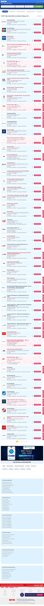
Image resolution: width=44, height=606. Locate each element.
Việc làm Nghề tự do (6, 554)
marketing (11, 469)
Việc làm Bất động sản (6, 489)
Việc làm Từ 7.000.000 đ (6, 520)
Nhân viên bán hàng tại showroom (14, 137)
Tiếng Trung (33, 465)
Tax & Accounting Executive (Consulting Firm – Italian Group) (18, 79)
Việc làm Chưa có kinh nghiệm (7, 570)
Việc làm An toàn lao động (7, 483)
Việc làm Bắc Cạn (5, 507)
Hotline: (31, 603)
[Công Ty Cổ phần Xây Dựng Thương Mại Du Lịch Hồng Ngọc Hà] (4, 351)
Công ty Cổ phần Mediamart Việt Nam (13, 333)
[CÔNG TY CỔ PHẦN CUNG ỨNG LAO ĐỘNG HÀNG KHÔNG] (4, 401)
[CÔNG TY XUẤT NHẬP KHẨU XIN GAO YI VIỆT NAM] (4, 139)
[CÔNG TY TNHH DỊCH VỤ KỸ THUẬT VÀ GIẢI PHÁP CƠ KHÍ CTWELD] (4, 72)
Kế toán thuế (9, 367)
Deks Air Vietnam (10, 37)
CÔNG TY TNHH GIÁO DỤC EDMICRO (13, 147)
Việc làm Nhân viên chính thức (7, 551)
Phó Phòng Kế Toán (11, 20)
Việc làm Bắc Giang (5, 508)
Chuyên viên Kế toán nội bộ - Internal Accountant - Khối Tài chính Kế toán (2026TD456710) (19, 253)
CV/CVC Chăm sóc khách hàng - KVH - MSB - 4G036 (17, 195)
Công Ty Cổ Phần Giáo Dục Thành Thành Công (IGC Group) (17, 155)
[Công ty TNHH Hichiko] (4, 369)
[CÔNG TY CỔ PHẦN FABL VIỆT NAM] (4, 393)
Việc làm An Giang (5, 502)
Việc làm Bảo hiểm (5, 488)
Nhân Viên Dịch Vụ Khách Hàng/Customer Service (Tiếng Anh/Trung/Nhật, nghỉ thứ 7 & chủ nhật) (15, 340)
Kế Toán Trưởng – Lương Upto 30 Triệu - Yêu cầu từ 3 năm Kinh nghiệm (18, 96)
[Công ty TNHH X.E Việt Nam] (4, 89)
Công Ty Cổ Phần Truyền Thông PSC (13, 245)
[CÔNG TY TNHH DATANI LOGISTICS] (4, 271)
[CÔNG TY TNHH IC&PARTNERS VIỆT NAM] (4, 80)
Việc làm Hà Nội (5, 499)
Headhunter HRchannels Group (12, 342)
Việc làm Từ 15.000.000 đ (6, 522)
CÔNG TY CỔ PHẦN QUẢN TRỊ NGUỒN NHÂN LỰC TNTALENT (17, 427)
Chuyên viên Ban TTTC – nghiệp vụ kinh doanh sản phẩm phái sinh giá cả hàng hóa (19, 305)
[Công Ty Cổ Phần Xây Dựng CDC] (4, 221)
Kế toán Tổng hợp (10, 425)
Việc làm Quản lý (5, 540)
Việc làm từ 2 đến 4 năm (6, 573)
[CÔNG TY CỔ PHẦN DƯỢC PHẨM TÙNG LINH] (4, 359)
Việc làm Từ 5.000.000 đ (6, 518)
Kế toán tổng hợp (10, 129)
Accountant (5, 469)
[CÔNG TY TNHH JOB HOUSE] (4, 63)
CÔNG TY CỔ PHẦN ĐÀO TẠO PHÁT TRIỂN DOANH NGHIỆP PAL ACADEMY (18, 212)
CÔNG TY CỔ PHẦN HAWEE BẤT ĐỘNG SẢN (14, 46)
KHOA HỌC (30, 591)
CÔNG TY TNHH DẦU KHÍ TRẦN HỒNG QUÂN (14, 263)
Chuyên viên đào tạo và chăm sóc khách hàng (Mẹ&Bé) (18, 170)
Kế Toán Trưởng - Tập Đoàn (12, 203)
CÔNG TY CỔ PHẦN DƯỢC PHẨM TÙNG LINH (14, 359)
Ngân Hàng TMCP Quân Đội (11, 254)
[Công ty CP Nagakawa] (4, 205)
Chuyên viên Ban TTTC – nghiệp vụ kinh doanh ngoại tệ (19, 323)
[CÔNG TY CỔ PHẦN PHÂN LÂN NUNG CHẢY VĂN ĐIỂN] (4, 189)
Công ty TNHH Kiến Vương (11, 122)
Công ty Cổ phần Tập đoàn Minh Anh (13, 114)
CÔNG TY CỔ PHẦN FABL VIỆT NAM (13, 392)
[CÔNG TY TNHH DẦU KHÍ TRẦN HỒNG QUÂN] (4, 263)
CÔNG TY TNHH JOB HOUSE (12, 63)
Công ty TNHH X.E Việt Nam (12, 88)
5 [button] (26, 441)
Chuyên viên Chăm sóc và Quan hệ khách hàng (17, 244)
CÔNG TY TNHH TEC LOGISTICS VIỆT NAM (14, 229)
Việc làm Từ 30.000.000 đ (6, 525)
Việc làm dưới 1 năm (5, 572)
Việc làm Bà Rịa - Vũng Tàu (7, 504)
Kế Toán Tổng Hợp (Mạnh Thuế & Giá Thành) (15, 70)
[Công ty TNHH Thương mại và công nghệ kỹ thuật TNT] (4, 435)
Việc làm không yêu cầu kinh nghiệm (9, 569)
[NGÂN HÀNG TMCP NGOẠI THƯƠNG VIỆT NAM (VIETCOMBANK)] (4, 297)
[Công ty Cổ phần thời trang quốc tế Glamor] (4, 97)
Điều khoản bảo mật (19, 603)
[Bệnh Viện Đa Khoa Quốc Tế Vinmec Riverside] (4, 418)
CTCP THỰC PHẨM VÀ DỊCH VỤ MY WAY (14, 106)
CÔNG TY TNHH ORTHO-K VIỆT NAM (13, 237)
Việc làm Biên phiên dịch (6, 491)
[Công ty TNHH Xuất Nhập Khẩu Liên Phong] (4, 172)
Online (4, 465)
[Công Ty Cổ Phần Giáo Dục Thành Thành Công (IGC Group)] (4, 156)
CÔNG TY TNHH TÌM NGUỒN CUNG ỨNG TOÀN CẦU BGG (16, 279)
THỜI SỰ (5, 591)
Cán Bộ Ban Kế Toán (11, 162)
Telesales (28, 469)
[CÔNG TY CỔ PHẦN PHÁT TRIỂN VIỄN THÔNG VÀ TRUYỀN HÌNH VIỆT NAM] (4, 30)
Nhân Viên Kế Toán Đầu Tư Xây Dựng (14, 187)
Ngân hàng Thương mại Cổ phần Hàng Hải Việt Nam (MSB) (17, 196)
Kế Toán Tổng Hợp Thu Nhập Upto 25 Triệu (15, 179)
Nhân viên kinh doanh (19, 465)
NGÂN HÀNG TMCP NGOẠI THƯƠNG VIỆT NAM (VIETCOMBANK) (18, 297)
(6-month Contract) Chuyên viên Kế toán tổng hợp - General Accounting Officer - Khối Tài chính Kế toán (19, 287)
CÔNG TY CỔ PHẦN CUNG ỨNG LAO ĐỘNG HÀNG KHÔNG (16, 401)
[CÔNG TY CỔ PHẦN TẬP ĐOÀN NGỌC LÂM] (4, 377)
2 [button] (19, 441)
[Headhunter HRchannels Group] (4, 341)
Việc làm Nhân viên (5, 537)
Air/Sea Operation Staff (13, 227)
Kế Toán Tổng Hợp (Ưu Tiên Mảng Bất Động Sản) (16, 44)
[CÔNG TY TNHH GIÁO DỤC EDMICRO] (4, 148)
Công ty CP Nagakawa (11, 204)
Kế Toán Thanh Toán (11, 375)
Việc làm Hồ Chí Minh (6, 501)
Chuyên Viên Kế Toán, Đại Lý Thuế (14, 399)
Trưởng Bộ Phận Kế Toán (12, 121)
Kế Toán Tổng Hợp (10, 28)
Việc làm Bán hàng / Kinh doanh (8, 485)
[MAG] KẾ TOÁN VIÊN (11, 113)
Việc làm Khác (5, 556)
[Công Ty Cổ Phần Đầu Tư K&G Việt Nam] (4, 55)
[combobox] (8, 6)
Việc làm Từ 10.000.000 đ (6, 521)
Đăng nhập (41, 3)
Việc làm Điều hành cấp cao (7, 543)
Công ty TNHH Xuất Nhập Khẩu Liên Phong (14, 172)
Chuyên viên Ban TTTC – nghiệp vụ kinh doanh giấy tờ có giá (18, 314)
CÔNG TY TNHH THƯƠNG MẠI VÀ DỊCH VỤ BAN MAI (16, 21)
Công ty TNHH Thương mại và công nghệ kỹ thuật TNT (16, 435)
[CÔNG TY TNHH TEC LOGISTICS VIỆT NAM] (4, 229)
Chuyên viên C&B (10, 433)
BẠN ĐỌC (38, 591)
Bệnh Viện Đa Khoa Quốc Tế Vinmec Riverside (15, 418)
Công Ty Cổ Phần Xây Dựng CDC (12, 220)
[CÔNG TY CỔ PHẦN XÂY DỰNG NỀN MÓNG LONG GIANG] (4, 131)
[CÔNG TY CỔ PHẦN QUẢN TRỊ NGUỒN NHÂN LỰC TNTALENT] (4, 427)
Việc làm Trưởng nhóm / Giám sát (8, 538)
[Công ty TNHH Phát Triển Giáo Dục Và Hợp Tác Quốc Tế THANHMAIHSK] (4, 410)
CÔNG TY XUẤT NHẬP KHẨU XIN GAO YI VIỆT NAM (15, 139)
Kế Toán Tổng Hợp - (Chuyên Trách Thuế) (15, 87)
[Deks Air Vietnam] (4, 38)
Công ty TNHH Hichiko (11, 368)
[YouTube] (42, 587)
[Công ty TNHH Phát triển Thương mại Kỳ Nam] (4, 181)
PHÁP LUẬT (5, 595)
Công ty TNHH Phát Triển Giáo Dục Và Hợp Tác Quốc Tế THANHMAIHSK (16, 409)
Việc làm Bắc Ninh (5, 509)
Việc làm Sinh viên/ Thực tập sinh (8, 534)
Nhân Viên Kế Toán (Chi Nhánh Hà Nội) (14, 349)
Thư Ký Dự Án (9, 219)
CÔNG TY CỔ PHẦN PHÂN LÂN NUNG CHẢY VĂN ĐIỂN (16, 188)
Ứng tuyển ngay (37, 24)
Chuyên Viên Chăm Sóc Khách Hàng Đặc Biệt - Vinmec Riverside (18, 417)
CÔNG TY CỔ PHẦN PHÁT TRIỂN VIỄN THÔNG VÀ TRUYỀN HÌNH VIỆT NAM (18, 29)
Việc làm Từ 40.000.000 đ (6, 527)
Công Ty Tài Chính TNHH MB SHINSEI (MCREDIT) (15, 288)
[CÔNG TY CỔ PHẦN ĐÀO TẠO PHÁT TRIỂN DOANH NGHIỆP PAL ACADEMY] (4, 213)
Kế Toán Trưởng (10, 36)
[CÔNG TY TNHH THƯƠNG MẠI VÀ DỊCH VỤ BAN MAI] (4, 22)
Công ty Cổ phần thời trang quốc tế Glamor (14, 97)
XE (13, 593)
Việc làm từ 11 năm (5, 578)
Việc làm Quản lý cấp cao (6, 541)
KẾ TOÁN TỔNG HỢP (11, 61)
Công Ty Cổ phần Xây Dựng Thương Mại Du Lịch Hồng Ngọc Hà (18, 350)
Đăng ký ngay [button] (40, 594)
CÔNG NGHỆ (14, 591)
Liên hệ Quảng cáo (12, 603)
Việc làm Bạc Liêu (5, 505)
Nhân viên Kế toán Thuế (12, 331)
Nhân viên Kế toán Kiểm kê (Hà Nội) (14, 53)
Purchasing (22, 469)
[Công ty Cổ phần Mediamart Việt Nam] (4, 333)
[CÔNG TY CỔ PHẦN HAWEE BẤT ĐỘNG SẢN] (4, 46)
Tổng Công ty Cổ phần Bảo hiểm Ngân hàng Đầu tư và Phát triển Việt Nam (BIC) (17, 164)
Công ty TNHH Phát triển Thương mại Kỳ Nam (15, 180)
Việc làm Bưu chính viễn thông (7, 492)
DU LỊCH (13, 595)
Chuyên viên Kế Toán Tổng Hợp (13, 261)
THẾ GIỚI (5, 593)
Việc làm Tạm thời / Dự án (7, 553)
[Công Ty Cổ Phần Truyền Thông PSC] (4, 246)
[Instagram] (40, 587)
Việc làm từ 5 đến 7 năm (6, 575)
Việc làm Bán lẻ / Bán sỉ (6, 486)
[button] (40, 1)
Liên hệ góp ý (25, 603)
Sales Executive (10, 465)
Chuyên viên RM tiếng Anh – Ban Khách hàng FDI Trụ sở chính (18, 296)
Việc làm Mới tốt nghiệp (6, 535)
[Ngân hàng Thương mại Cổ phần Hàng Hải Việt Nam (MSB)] (4, 197)
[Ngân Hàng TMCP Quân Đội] (4, 254)
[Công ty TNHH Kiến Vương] (4, 123)
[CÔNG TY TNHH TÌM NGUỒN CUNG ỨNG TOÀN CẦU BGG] (4, 280)
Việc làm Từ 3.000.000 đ (6, 517)
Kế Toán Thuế (9, 211)
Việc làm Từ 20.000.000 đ (6, 524)
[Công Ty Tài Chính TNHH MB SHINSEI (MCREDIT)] (4, 288)
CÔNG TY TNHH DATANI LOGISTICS (13, 271)
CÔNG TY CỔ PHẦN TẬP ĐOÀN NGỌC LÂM (14, 376)
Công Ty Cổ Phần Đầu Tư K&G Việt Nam (14, 54)
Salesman (17, 469)
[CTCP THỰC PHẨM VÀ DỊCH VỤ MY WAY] (4, 106)
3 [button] (21, 441)
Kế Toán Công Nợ (10, 146)
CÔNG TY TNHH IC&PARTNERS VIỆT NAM (14, 80)
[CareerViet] (38, 585)
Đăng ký (37, 3)
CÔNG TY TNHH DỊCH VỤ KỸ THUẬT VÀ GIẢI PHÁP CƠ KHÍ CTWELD (18, 71)
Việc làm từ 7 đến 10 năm (6, 576)
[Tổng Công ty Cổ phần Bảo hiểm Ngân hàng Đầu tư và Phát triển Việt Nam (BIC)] (4, 164)
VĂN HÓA (22, 591)
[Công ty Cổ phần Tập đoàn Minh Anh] (4, 115)
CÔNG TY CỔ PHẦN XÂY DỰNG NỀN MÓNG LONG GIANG (16, 130)
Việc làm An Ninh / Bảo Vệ (7, 482)
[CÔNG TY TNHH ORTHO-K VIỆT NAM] (4, 238)
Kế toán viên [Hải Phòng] (12, 154)
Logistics (27, 465)
